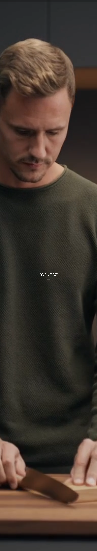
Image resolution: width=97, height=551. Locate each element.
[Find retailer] (74, 1)
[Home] (20, 1)
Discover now (48, 278)
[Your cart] (76, 1)
